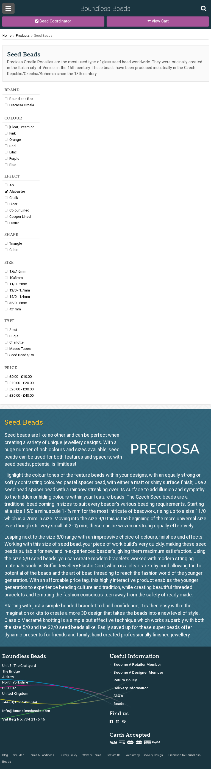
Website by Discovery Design (144, 755)
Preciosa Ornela (21, 105)
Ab (11, 185)
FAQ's (118, 695)
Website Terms (91, 755)
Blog (5, 755)
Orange (15, 140)
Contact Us (114, 755)
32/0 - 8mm (18, 303)
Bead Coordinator (54, 21)
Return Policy (125, 680)
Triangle (15, 243)
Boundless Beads (23, 99)
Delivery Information (131, 688)
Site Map (18, 755)
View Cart (160, 21)
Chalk (13, 198)
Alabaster (17, 191)
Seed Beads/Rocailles (26, 355)
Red (12, 146)
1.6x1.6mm (17, 271)
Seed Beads (43, 36)
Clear (13, 204)
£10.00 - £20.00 (21, 383)
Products (23, 36)
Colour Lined (19, 210)
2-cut (13, 330)
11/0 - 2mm (18, 284)
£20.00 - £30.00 (21, 389)
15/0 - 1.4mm (19, 297)
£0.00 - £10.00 (20, 377)
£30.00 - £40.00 (21, 395)
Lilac (13, 152)
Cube (13, 250)
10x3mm (16, 278)
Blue (12, 165)
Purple (14, 158)
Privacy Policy (68, 755)
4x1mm (15, 309)
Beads (118, 703)
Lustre (14, 223)
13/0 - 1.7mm (19, 290)
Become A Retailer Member (137, 664)
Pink (12, 133)
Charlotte (16, 342)
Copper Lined (20, 217)
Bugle (13, 336)
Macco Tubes (20, 349)
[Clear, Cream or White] (26, 127)
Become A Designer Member (138, 672)
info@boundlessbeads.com (26, 710)
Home (7, 36)
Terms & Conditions (41, 755)
